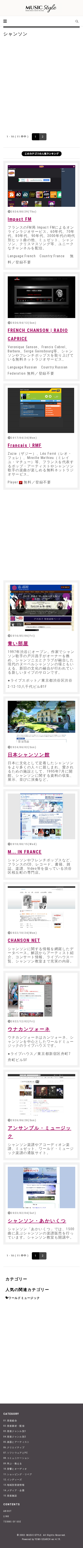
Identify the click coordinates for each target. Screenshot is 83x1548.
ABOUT (7, 1511)
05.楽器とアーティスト (16, 1442)
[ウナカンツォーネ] (41, 996)
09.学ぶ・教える (12, 1463)
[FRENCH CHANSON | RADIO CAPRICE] (41, 297)
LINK (6, 1516)
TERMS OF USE (12, 1521)
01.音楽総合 (10, 1420)
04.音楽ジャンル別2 (14, 1436)
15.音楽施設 (10, 1495)
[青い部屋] (41, 608)
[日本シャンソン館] (41, 721)
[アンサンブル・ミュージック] (41, 1094)
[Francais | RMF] (41, 410)
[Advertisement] (41, 84)
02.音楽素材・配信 (14, 1425)
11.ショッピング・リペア (17, 1474)
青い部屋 (18, 643)
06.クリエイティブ (14, 1447)
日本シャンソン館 (29, 754)
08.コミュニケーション (16, 1458)
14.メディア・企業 (14, 1490)
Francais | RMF (25, 445)
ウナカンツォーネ (29, 1029)
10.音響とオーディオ (15, 1468)
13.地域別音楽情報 (14, 1484)
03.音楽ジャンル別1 (14, 1431)
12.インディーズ (12, 1479)
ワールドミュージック (24, 1298)
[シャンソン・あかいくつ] (41, 1187)
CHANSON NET (24, 940)
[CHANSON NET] (41, 907)
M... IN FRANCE (25, 851)
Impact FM (20, 219)
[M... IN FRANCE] (41, 816)
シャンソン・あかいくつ (37, 1220)
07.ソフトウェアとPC (15, 1452)
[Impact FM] (41, 186)
